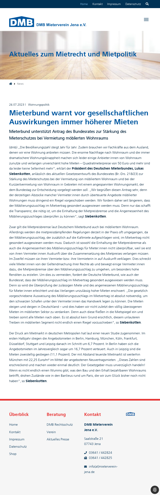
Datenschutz (133, 4)
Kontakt (97, 4)
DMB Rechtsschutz (60, 424)
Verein (51, 432)
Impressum (114, 4)
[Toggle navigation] (146, 19)
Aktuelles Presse (58, 439)
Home (84, 4)
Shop (12, 454)
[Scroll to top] (151, 486)
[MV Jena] (10, 84)
